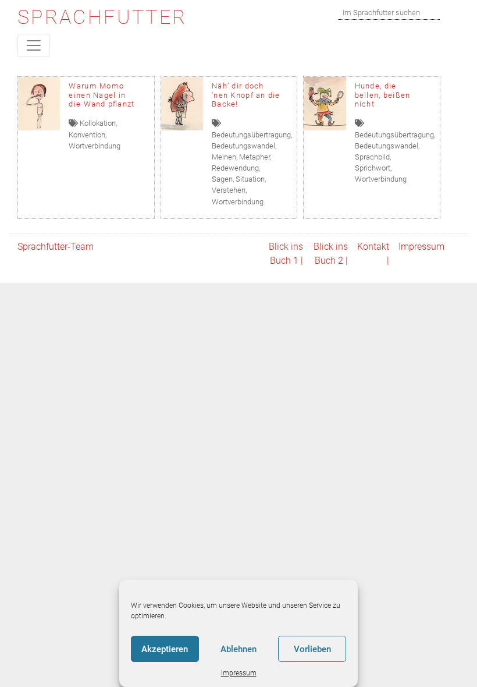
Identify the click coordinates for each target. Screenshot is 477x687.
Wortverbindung (94, 145)
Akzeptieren (164, 649)
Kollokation (98, 123)
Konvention (87, 134)
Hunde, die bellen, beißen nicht (383, 95)
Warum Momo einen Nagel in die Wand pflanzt (101, 95)
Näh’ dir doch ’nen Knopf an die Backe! (246, 95)
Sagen (222, 179)
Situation (250, 179)
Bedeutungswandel (243, 145)
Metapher (254, 157)
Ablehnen (238, 649)
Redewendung (235, 168)
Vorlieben (312, 649)
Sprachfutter (102, 17)
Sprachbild (372, 157)
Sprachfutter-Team (55, 246)
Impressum (239, 673)
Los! (453, 12)
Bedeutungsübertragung (251, 134)
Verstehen (228, 190)
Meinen (224, 157)
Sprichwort (372, 168)
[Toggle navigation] (33, 45)
